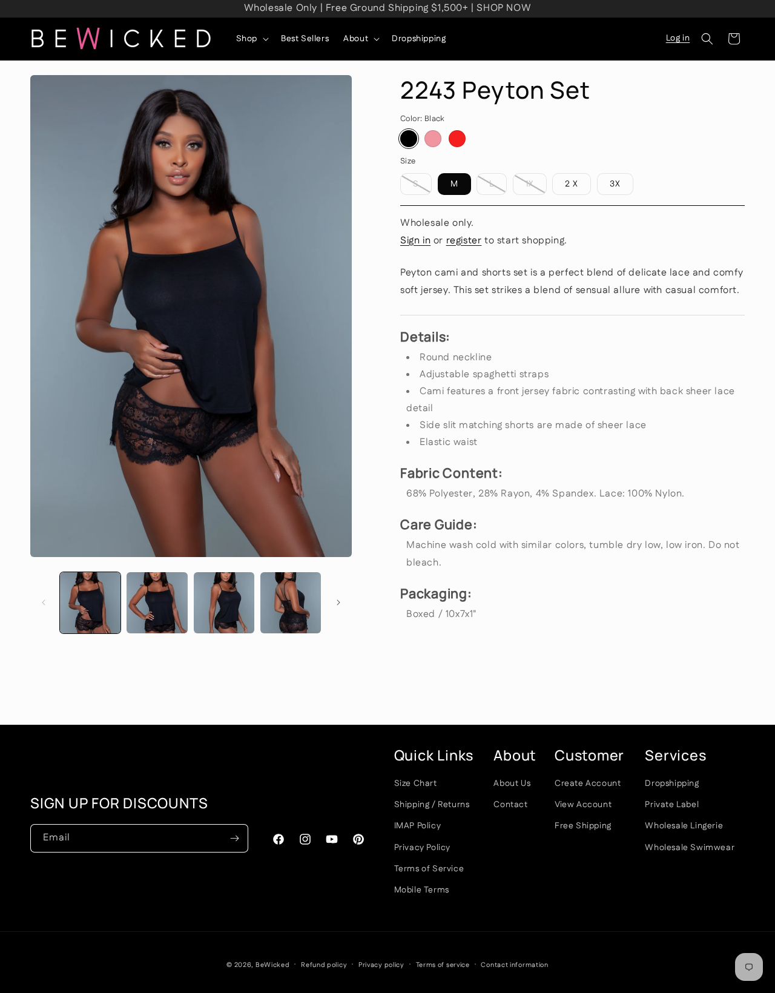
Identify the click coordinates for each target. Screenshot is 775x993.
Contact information (514, 964)
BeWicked (273, 965)
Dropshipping (672, 783)
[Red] (457, 138)
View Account (583, 805)
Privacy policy (381, 964)
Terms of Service (429, 868)
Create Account (588, 783)
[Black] (408, 138)
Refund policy (324, 964)
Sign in (415, 241)
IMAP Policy (417, 826)
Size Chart (415, 783)
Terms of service (443, 964)
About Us (511, 783)
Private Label (672, 805)
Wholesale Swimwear (689, 847)
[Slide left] (43, 602)
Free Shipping (583, 826)
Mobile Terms (421, 889)
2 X (571, 184)
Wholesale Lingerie (684, 826)
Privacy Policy (422, 847)
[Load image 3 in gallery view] (157, 602)
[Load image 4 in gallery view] (224, 602)
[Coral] (432, 138)
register (464, 241)
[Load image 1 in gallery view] (90, 602)
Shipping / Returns (432, 805)
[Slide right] (338, 602)
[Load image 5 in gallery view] (290, 602)
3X (615, 184)
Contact (510, 805)
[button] (251, 38)
